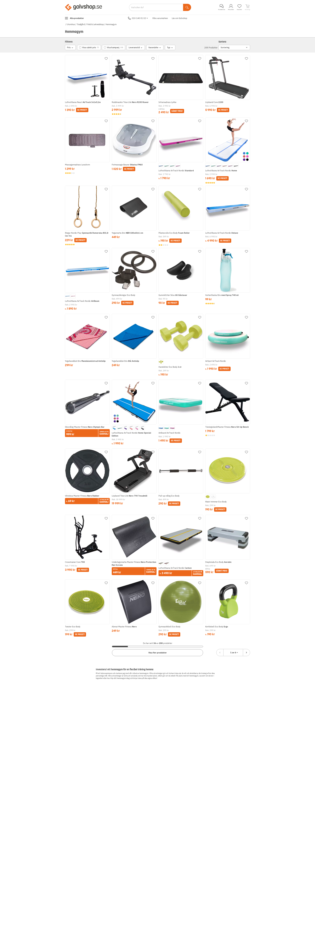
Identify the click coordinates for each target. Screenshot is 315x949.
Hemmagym (111, 24)
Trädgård (81, 24)
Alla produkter (77, 18)
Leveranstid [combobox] (134, 47)
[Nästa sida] (246, 652)
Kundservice (221, 9)
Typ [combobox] (168, 47)
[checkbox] (89, 47)
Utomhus (71, 24)
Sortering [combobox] (225, 47)
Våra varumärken (160, 18)
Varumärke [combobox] (153, 47)
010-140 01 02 (139, 18)
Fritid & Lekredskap (95, 24)
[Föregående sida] (219, 652)
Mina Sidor (231, 9)
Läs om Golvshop (179, 18)
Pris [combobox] (69, 47)
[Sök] (187, 7)
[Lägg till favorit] (106, 58)
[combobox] (233, 652)
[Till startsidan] (83, 7)
